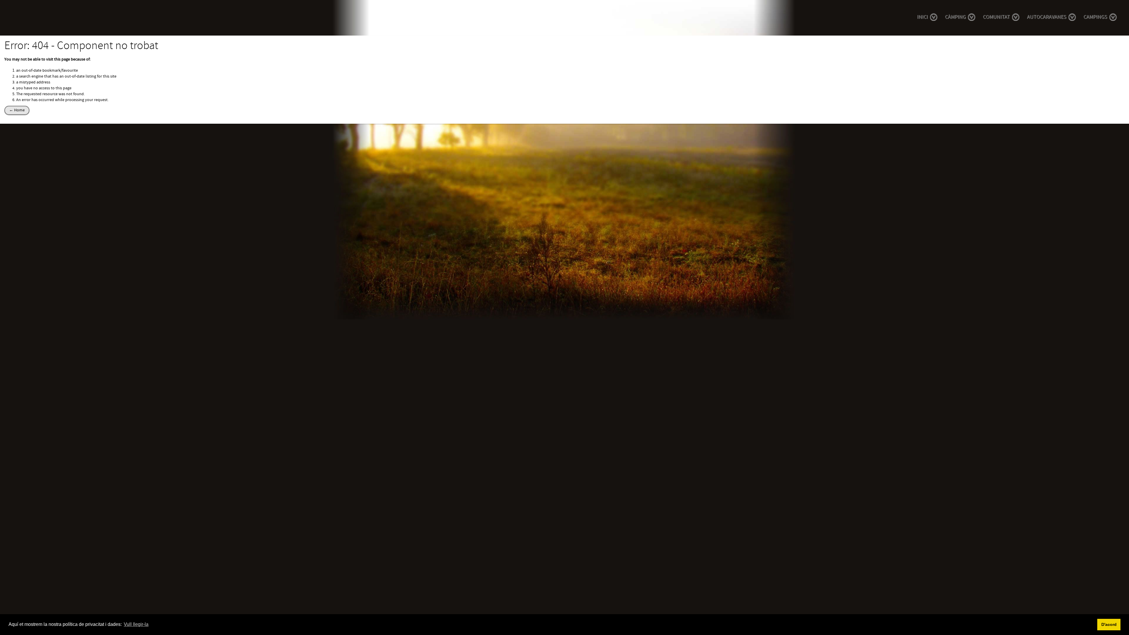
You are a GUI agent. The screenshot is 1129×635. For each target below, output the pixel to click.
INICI (922, 17)
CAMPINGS (1095, 17)
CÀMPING (955, 17)
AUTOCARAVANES (1046, 17)
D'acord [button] (1109, 624)
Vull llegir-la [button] (136, 624)
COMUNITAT (996, 17)
